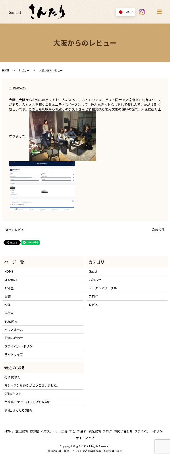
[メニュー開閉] (159, 12)
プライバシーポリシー (19, 346)
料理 (7, 304)
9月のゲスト (13, 393)
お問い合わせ (13, 338)
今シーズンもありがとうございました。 (32, 385)
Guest (93, 271)
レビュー (24, 70)
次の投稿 (158, 230)
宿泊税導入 (12, 377)
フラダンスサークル (103, 288)
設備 (7, 296)
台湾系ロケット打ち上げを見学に (27, 402)
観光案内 (10, 321)
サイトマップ (13, 354)
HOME (6, 70)
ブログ (93, 296)
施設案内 (10, 280)
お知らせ (95, 280)
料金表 (9, 313)
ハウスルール (13, 329)
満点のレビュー (16, 230)
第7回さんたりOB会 (18, 410)
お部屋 (9, 288)
